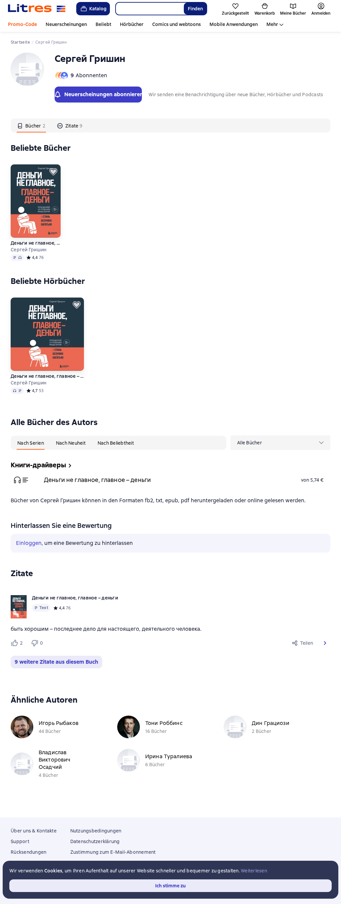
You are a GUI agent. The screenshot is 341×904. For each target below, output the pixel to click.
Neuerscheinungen (66, 24)
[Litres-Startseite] (37, 8)
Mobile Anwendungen (233, 24)
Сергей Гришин (28, 250)
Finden (195, 9)
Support (20, 841)
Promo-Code (22, 24)
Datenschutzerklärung (95, 841)
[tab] (31, 125)
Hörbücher (132, 24)
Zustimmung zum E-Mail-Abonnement (113, 852)
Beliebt (103, 24)
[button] (325, 643)
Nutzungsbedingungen (96, 831)
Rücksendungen (28, 852)
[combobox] (149, 9)
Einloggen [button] (29, 543)
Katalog (98, 9)
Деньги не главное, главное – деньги (35, 243)
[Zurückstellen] (53, 171)
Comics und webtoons (176, 24)
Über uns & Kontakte (34, 831)
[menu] (280, 442)
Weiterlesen (254, 871)
